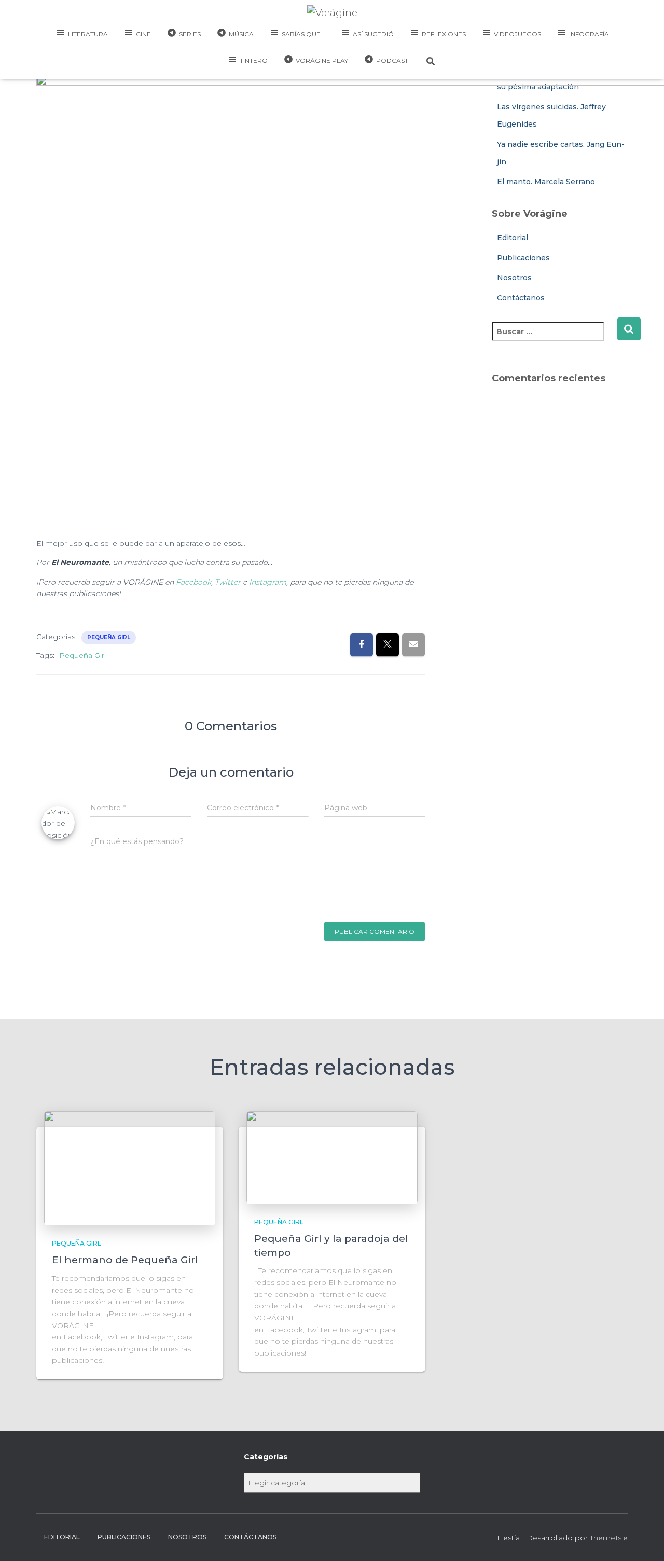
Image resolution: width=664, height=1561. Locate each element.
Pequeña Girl (108, 637)
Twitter (228, 582)
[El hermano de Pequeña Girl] (129, 1167)
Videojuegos (517, 34)
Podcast (392, 60)
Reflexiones (444, 34)
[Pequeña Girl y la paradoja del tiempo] (332, 1157)
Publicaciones (124, 1537)
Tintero (254, 60)
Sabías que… (303, 34)
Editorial (62, 1537)
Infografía (589, 34)
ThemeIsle (609, 1537)
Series (190, 34)
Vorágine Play (322, 60)
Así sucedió (373, 34)
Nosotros (187, 1537)
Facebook (193, 582)
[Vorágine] (332, 13)
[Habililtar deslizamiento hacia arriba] (643, 1540)
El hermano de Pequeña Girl (125, 1260)
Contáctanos (250, 1537)
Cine (143, 34)
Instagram (267, 582)
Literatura (88, 34)
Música (241, 34)
